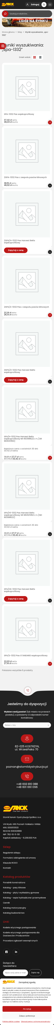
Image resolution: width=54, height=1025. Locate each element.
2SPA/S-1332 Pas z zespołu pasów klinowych (26, 307)
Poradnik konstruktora (14, 882)
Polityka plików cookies (11, 1021)
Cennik (6, 902)
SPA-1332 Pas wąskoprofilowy (19, 114)
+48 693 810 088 (27, 784)
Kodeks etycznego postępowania (19, 927)
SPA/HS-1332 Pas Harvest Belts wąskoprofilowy (19, 590)
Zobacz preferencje (27, 1016)
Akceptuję (27, 1009)
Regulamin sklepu (11, 852)
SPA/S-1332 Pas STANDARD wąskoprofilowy (25, 655)
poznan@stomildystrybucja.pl (27, 767)
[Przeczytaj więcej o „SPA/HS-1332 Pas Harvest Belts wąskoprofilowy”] (50, 601)
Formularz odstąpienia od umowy (19, 857)
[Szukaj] (5, 14)
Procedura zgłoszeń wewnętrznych (20, 940)
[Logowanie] (27, 4)
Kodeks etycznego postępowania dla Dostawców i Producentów (21, 934)
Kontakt (7, 867)
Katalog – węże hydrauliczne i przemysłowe (24, 897)
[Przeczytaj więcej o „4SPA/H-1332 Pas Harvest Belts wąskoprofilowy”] (50, 382)
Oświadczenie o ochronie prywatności (35, 1021)
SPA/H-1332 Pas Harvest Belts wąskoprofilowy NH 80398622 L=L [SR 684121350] (23, 438)
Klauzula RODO (10, 862)
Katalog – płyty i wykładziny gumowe (21, 892)
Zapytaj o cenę (15, 250)
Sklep (20, 32)
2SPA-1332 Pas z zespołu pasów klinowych (25, 177)
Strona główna (8, 32)
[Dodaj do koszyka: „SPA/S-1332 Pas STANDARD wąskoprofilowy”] (50, 664)
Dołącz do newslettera (9, 964)
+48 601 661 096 (27, 787)
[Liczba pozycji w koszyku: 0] (43, 4)
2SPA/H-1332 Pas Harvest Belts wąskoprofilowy (19, 241)
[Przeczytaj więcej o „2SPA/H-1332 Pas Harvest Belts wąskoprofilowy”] (50, 252)
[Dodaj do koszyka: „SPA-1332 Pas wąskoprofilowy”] (50, 122)
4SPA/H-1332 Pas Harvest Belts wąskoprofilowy (19, 371)
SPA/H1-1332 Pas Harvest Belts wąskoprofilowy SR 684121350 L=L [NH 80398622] (23, 515)
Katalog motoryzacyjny (14, 907)
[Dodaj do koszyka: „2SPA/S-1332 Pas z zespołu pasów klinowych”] (50, 315)
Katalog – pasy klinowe (14, 887)
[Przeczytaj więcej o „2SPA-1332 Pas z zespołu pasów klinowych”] (50, 186)
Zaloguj (35, 4)
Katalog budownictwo (13, 912)
